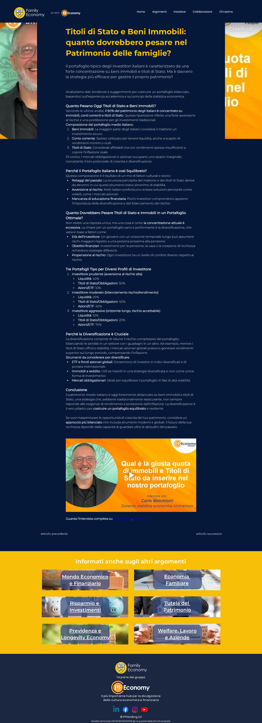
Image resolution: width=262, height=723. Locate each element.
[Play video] (131, 475)
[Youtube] (144, 709)
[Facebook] (125, 709)
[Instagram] (135, 709)
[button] (160, 11)
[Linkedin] (116, 709)
